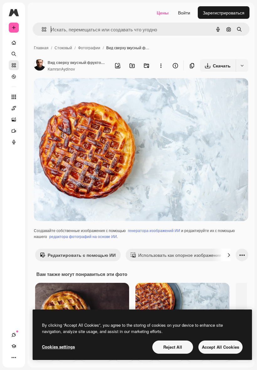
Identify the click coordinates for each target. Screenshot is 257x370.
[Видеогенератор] (14, 131)
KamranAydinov (61, 68)
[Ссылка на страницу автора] (39, 65)
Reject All (172, 347)
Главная (41, 47)
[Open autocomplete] (41, 29)
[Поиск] (14, 54)
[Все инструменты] (14, 97)
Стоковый (63, 47)
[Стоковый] (14, 65)
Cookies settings (58, 347)
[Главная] (14, 43)
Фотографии (89, 47)
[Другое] (14, 357)
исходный (76, 90)
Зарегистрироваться (223, 12)
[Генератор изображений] (14, 119)
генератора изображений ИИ (154, 230)
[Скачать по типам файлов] (242, 65)
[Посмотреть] (14, 76)
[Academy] (14, 346)
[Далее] (228, 255)
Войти (184, 12)
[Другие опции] (161, 65)
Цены (163, 12)
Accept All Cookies (220, 347)
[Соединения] (14, 335)
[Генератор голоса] (14, 142)
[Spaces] (14, 108)
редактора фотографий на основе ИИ (83, 236)
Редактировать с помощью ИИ (82, 255)
